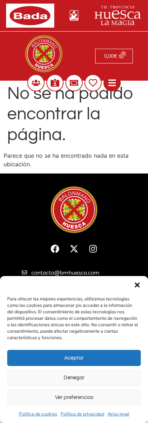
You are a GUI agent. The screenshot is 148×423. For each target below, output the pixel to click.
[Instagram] (93, 248)
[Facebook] (55, 248)
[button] (137, 285)
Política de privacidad (82, 414)
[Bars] (112, 82)
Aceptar (74, 358)
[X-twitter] (74, 248)
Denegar (74, 377)
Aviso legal (118, 414)
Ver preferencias (74, 397)
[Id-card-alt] (55, 82)
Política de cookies (38, 414)
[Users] (36, 82)
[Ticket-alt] (74, 82)
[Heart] (93, 82)
